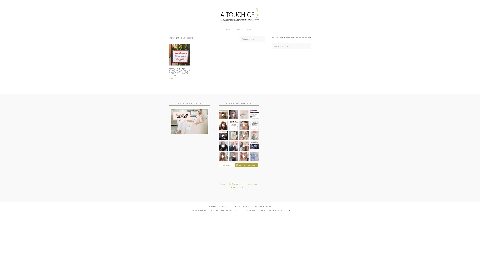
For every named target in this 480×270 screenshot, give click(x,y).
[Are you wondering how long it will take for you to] (254, 125)
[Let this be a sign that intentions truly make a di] (223, 114)
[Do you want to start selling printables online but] (254, 114)
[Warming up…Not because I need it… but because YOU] (233, 156)
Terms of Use (251, 184)
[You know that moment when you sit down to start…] (233, 125)
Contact (242, 187)
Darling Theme (223, 210)
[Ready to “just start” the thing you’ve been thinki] (233, 114)
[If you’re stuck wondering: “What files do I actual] (223, 146)
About (234, 187)
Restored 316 (263, 206)
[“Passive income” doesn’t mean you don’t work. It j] (233, 146)
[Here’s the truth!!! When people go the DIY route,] (244, 114)
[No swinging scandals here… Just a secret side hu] (254, 146)
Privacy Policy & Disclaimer (231, 184)
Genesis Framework (251, 210)
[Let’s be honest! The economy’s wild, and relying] (223, 156)
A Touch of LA (240, 13)
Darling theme (241, 206)
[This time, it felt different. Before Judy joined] (244, 125)
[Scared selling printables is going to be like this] (223, 135)
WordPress (273, 210)
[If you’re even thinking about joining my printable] (223, 125)
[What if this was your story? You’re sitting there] (233, 135)
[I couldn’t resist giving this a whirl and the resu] (254, 156)
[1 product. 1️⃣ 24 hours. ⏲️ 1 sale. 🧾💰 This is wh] (244, 156)
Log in (286, 210)
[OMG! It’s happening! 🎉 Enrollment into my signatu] (254, 135)
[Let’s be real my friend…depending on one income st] (244, 135)
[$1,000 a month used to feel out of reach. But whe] (244, 146)
